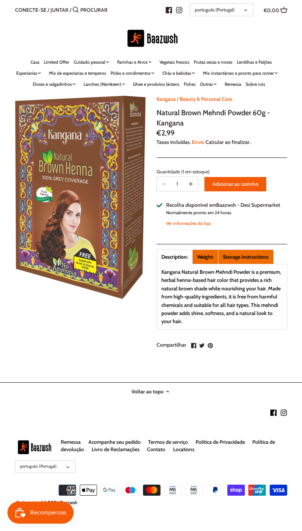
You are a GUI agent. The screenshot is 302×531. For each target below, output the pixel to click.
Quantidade (177, 171)
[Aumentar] (191, 184)
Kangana (166, 99)
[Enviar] (76, 10)
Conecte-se (30, 10)
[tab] (175, 256)
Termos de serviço (168, 442)
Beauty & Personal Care (206, 99)
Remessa (71, 442)
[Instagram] (179, 10)
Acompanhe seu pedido (114, 442)
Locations (183, 449)
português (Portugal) (215, 10)
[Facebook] (169, 10)
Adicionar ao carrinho (236, 184)
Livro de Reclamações (116, 449)
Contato (156, 449)
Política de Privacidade (220, 442)
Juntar (59, 10)
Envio (198, 142)
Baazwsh (68, 502)
